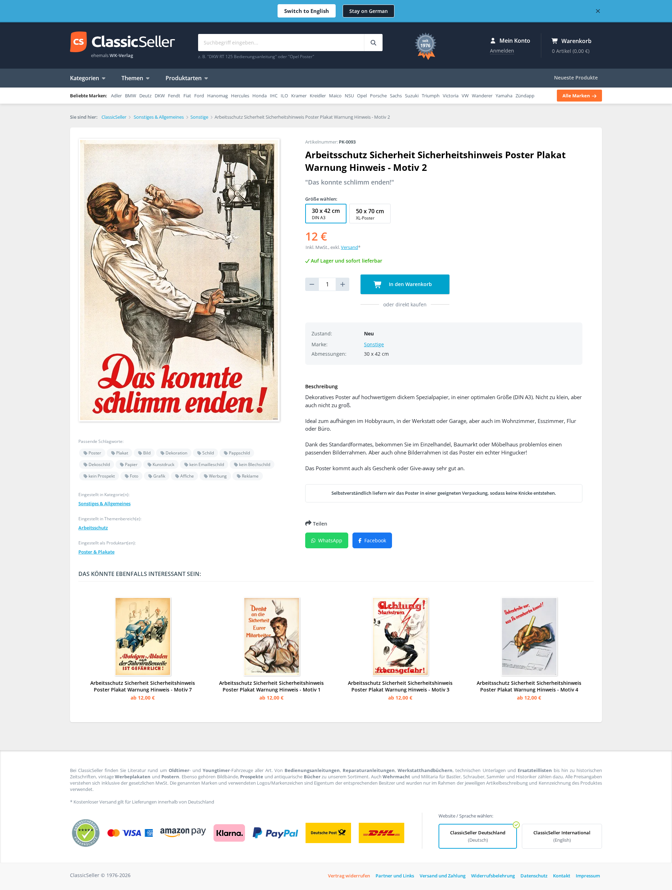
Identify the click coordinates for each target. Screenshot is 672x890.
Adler (116, 95)
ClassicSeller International (561, 836)
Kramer (299, 95)
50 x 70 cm (370, 214)
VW (465, 95)
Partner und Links (395, 875)
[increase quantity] (342, 284)
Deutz (145, 95)
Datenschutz (533, 875)
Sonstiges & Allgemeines (104, 503)
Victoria (450, 95)
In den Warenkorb (409, 284)
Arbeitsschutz (93, 527)
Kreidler (318, 95)
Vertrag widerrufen (349, 875)
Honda (259, 95)
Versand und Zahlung (442, 875)
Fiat (187, 95)
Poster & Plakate (96, 552)
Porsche (378, 95)
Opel (362, 95)
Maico (335, 95)
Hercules (240, 95)
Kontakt (561, 875)
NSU (349, 95)
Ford (199, 95)
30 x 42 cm (326, 214)
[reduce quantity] (311, 284)
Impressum (588, 875)
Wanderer (482, 95)
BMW (130, 95)
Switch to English (306, 10)
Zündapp (525, 95)
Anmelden (502, 50)
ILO (284, 95)
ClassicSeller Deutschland (477, 836)
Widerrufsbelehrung (493, 875)
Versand (349, 247)
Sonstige (374, 344)
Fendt (174, 95)
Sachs (396, 95)
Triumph (431, 95)
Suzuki (412, 95)
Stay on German (368, 11)
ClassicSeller (122, 42)
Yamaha (504, 95)
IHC (274, 95)
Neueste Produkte (576, 77)
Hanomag (217, 95)
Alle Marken (576, 95)
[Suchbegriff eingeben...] (373, 42)
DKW (160, 95)
